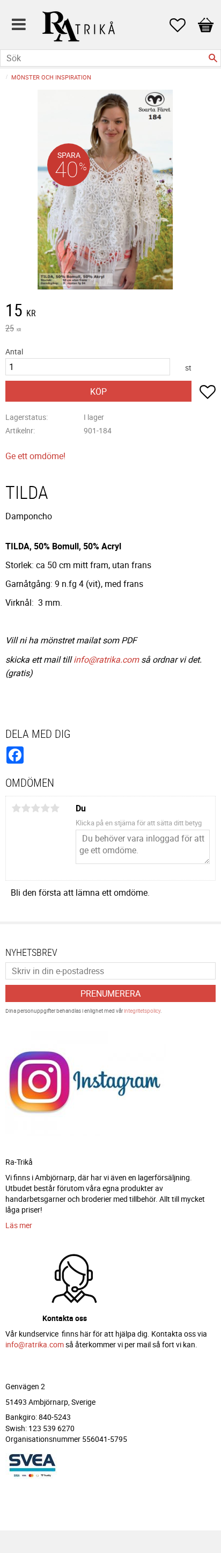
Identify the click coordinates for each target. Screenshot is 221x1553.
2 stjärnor (26, 808)
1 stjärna (16, 808)
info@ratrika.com (106, 659)
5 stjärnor (55, 808)
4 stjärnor (45, 808)
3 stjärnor (35, 808)
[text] (110, 311)
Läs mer (18, 1225)
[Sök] (213, 58)
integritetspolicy (142, 1010)
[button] (183, 25)
